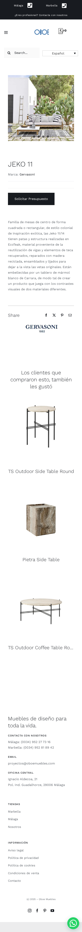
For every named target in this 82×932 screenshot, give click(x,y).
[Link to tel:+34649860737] (64, 5)
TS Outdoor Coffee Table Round (43, 647)
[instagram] (29, 910)
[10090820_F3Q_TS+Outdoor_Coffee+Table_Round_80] (41, 571)
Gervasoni (27, 174)
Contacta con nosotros (53, 15)
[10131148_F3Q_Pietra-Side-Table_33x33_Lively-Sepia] (41, 483)
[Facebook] (46, 315)
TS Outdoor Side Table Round (41, 471)
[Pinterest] (62, 315)
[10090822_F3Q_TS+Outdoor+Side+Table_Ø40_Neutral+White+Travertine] (41, 395)
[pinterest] (45, 910)
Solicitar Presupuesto (31, 199)
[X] (54, 315)
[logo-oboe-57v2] (42, 29)
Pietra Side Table (41, 559)
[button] (60, 53)
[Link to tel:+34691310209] (29, 5)
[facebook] (37, 910)
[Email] (70, 315)
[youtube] (52, 910)
